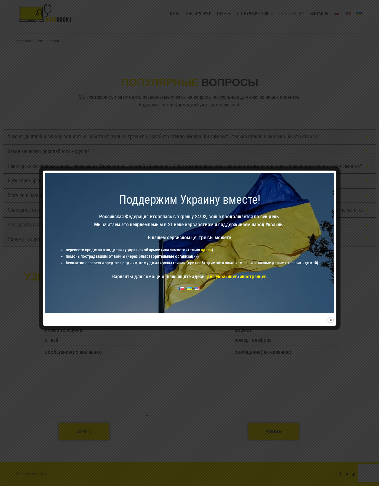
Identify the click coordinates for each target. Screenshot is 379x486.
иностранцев (253, 276)
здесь (206, 249)
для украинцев (222, 276)
